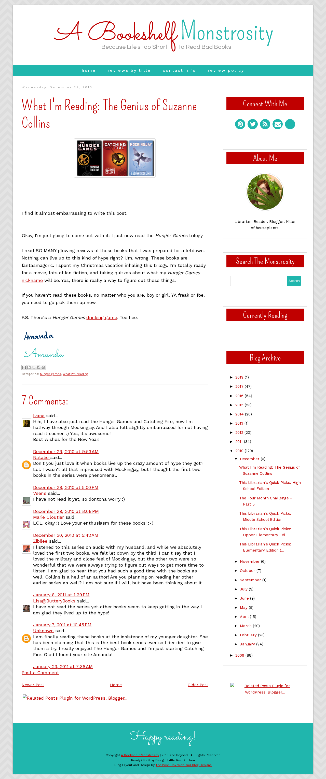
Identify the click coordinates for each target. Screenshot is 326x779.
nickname (32, 280)
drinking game (101, 317)
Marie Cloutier (48, 517)
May (244, 607)
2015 (240, 405)
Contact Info (179, 70)
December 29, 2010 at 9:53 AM (66, 451)
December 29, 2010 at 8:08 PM (66, 511)
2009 (240, 655)
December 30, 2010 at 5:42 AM (65, 535)
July (244, 589)
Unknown (43, 630)
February (249, 635)
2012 (239, 432)
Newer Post (33, 684)
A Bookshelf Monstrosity (140, 755)
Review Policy (226, 70)
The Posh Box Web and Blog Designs (184, 765)
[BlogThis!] (28, 367)
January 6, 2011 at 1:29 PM (61, 594)
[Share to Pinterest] (43, 367)
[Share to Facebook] (38, 367)
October (248, 570)
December (250, 459)
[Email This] (23, 367)
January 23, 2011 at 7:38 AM (63, 666)
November (250, 561)
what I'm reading (75, 374)
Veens (39, 493)
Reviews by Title (129, 70)
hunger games (50, 374)
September (251, 580)
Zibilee (40, 541)
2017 (240, 386)
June (245, 598)
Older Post (198, 684)
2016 (240, 396)
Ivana (39, 415)
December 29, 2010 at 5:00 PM (65, 487)
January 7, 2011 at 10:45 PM (62, 624)
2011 (239, 441)
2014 (240, 414)
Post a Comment (40, 672)
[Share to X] (33, 367)
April (245, 616)
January (248, 644)
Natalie (41, 457)
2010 (240, 451)
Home (89, 70)
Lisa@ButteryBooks (54, 600)
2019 (240, 377)
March (246, 626)
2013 (239, 423)
